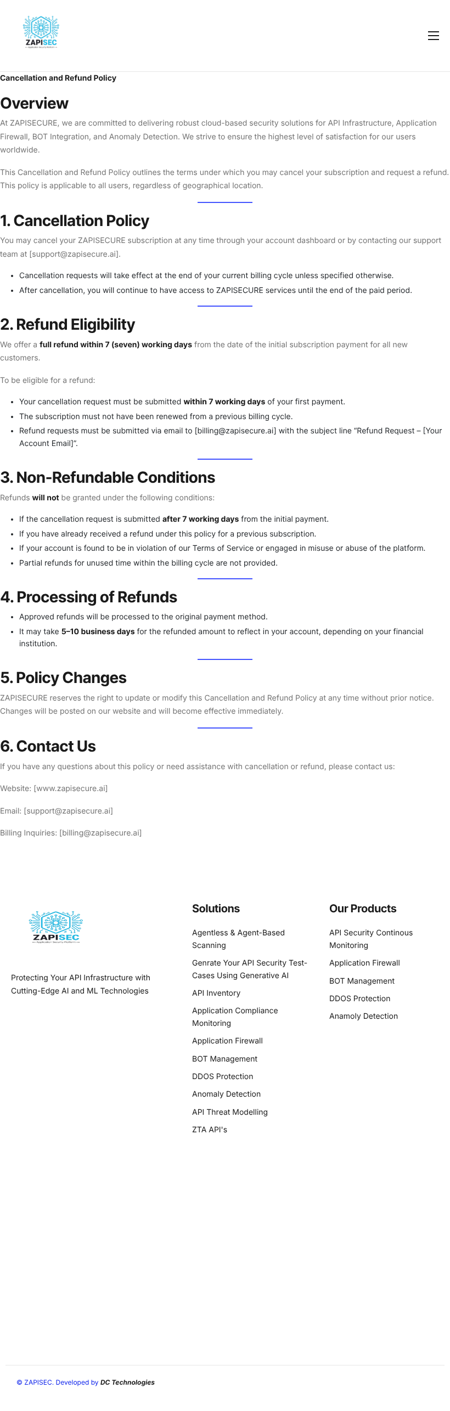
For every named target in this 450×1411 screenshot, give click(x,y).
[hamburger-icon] (433, 35)
